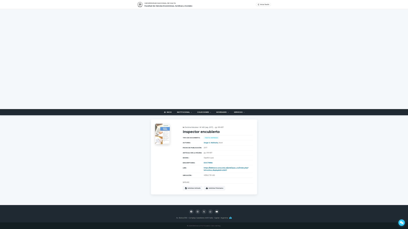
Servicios (238, 112)
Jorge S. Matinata (211, 143)
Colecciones (203, 112)
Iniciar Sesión (264, 4)
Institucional (183, 112)
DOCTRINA (208, 163)
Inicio (169, 112)
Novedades (221, 112)
